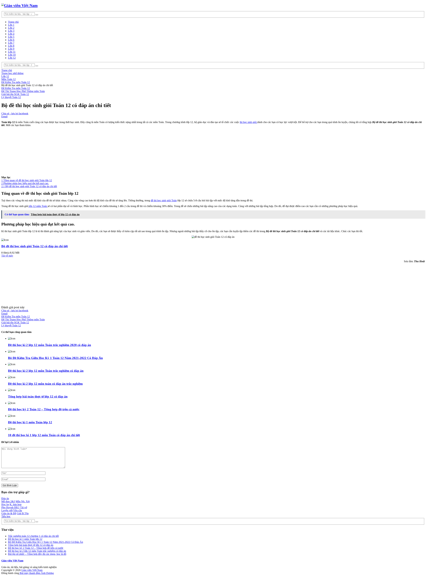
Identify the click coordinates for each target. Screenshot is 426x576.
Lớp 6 (11, 39)
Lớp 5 (11, 36)
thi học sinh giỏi (248, 122)
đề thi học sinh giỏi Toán (164, 200)
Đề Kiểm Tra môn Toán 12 (15, 88)
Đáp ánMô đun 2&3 (8, 500)
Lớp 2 (11, 27)
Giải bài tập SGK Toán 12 (15, 94)
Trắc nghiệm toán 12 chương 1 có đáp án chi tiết (33, 536)
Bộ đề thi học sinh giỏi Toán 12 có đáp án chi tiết (34, 246)
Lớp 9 (11, 48)
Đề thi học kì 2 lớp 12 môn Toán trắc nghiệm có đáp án (46, 370)
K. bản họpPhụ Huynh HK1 (11, 506)
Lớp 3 (11, 30)
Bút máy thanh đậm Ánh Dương (36, 573)
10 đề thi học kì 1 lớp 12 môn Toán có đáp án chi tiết (44, 435)
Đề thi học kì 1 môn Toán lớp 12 (30, 422)
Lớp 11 (11, 51)
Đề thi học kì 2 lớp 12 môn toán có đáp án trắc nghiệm (45, 383)
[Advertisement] (101, 152)
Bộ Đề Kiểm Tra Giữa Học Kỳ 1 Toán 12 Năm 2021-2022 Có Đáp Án (55, 358)
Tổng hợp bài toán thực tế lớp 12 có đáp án (38, 396)
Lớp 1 (11, 24)
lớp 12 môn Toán (38, 206)
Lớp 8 (11, 45)
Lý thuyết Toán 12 (11, 97)
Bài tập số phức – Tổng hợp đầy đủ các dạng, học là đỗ (37, 554)
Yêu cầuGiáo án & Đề (11, 512)
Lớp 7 (11, 42)
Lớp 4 (11, 33)
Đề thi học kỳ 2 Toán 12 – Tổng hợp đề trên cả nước (43, 409)
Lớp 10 (12, 54)
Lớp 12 (12, 57)
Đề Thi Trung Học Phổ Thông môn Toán (23, 91)
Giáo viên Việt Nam (12, 560)
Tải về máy (7, 255)
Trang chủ (13, 21)
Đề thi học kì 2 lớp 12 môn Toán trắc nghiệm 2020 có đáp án (49, 345)
